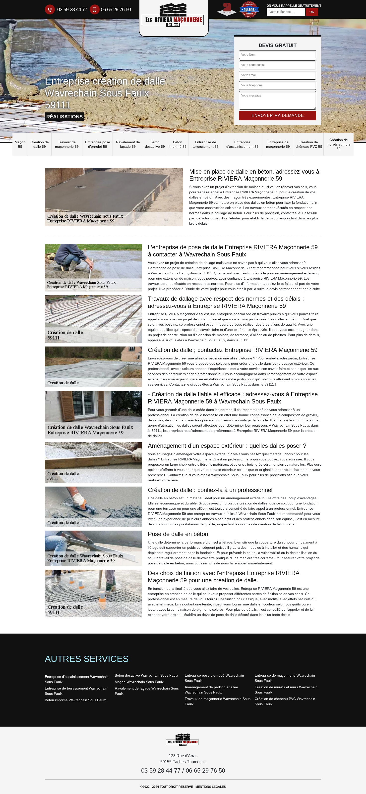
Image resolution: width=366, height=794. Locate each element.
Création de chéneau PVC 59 (309, 144)
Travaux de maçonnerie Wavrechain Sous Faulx (217, 701)
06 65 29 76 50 (116, 9)
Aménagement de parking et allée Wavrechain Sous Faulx (211, 689)
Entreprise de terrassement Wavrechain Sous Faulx (76, 690)
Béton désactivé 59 (155, 144)
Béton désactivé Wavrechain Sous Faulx (146, 675)
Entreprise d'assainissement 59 (242, 144)
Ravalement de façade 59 (128, 144)
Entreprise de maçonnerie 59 (278, 144)
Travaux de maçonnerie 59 (67, 144)
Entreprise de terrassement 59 (206, 144)
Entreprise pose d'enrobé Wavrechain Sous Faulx (214, 678)
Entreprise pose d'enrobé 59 (97, 144)
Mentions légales (210, 787)
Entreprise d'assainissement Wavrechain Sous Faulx (77, 679)
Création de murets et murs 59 (339, 144)
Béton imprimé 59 (177, 144)
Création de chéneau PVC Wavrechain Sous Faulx (285, 701)
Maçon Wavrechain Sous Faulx (139, 682)
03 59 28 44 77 (71, 9)
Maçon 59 (20, 144)
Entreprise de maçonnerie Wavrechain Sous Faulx (285, 678)
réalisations (64, 116)
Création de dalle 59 (39, 144)
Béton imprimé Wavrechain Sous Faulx (75, 700)
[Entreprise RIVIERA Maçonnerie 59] (183, 740)
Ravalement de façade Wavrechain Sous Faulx (147, 690)
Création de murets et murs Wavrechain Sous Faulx (286, 689)
